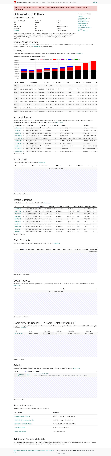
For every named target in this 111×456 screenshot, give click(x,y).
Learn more (80, 53)
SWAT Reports (83, 25)
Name (22, 82)
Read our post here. (58, 7)
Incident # (18, 125)
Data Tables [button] (72, 2)
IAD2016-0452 (19, 333)
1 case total (36, 46)
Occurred (30, 125)
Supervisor (40, 249)
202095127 (18, 133)
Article (37, 371)
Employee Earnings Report (22, 416)
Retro (67, 82)
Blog (47, 450)
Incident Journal (84, 18)
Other (78, 82)
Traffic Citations (83, 22)
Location (59, 206)
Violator (87, 206)
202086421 (18, 148)
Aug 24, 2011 (20, 375)
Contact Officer (30, 249)
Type (33, 166)
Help (48, 2)
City (53, 249)
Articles (80, 29)
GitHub (95, 2)
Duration (85, 249)
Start (70, 166)
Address (58, 166)
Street (48, 249)
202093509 (18, 138)
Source (80, 206)
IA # (16, 331)
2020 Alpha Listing (19, 427)
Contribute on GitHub (40, 450)
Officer (23, 166)
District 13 (16, 30)
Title (48, 82)
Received (47, 331)
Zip (64, 249)
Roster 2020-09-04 (20, 431)
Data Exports (55, 2)
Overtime (88, 82)
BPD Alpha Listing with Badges (23, 423)
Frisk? (69, 249)
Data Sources (64, 2)
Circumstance (94, 249)
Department (33, 82)
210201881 (18, 130)
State (58, 249)
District (43, 125)
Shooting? (55, 125)
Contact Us (51, 450)
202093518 (18, 141)
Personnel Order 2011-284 (42, 374)
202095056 (18, 135)
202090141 (18, 143)
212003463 (18, 128)
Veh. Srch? (77, 249)
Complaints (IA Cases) (85, 27)
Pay (92, 166)
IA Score (33, 45)
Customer (44, 166)
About (44, 2)
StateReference (36, 2)
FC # (16, 249)
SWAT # (17, 289)
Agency (51, 206)
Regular (58, 82)
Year (16, 82)
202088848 (18, 146)
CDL (93, 206)
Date (28, 206)
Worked (80, 166)
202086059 (18, 151)
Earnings (80, 16)
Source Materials (83, 31)
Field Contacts (83, 23)
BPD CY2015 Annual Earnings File (24, 420)
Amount (68, 206)
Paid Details (82, 20)
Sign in (15, 452)
